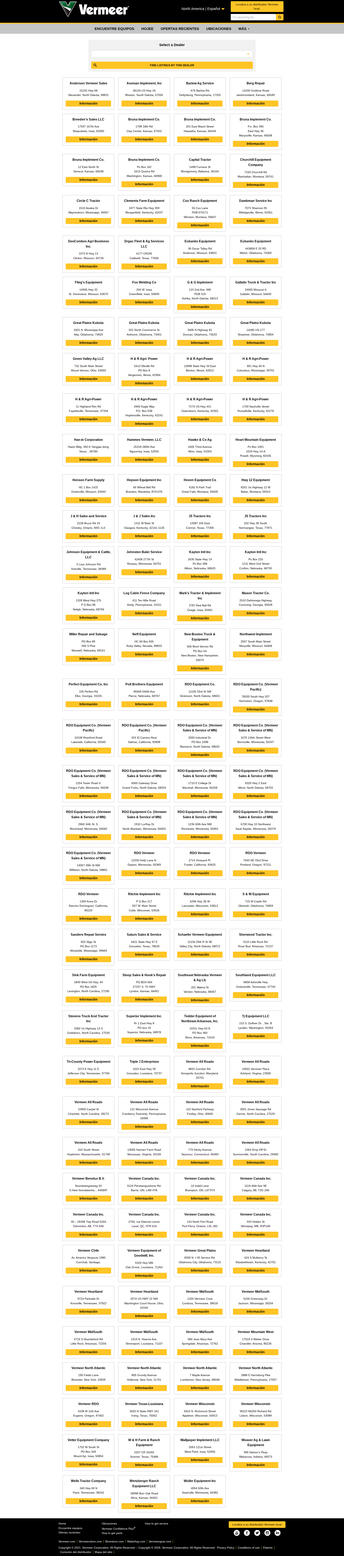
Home (62, 1523)
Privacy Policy (225, 1547)
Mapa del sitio (103, 1552)
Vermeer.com (67, 1541)
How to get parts (112, 1533)
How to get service (156, 1523)
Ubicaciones (218, 29)
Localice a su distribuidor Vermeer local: (257, 6)
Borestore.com (114, 1541)
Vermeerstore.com (90, 1541)
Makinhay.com (136, 1541)
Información (88, 103)
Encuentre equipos (114, 29)
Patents (268, 1547)
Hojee (147, 29)
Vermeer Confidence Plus (119, 1528)
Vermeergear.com (160, 1541)
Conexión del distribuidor (75, 1552)
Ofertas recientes (180, 29)
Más (242, 29)
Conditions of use (249, 1547)
